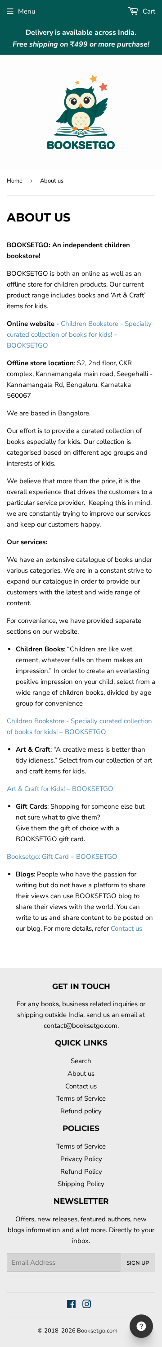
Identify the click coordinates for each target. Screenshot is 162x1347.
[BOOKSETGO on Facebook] (71, 1305)
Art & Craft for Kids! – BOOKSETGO (60, 788)
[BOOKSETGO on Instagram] (86, 1305)
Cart (148, 11)
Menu (26, 11)
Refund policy (81, 1111)
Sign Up (137, 1262)
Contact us (126, 928)
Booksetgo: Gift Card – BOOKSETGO (62, 856)
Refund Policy (81, 1171)
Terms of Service (81, 1098)
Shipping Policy (81, 1183)
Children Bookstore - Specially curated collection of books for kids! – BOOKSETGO (79, 334)
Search (81, 1060)
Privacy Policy (81, 1158)
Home (14, 181)
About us (81, 1073)
